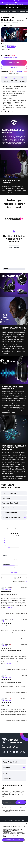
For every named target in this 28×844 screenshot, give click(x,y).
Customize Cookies (13, 840)
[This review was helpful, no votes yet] (22, 638)
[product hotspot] (5, 286)
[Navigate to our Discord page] (17, 752)
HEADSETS (4, 11)
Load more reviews (14, 727)
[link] (6, 25)
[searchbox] (7, 578)
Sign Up (20, 802)
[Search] (23, 7)
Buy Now (19, 68)
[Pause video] (23, 38)
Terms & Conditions (9, 820)
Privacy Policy (6, 830)
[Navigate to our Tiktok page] (20, 752)
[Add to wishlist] (26, 19)
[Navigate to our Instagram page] (11, 752)
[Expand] (24, 762)
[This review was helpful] (22, 613)
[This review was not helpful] (24, 669)
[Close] (26, 823)
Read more (10, 607)
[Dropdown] (2, 7)
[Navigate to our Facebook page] (7, 752)
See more (14, 572)
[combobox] (20, 581)
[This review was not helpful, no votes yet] (24, 613)
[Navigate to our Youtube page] (14, 752)
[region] (14, 833)
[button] (14, 34)
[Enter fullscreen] (5, 38)
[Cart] (26, 7)
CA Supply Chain (19, 820)
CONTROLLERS (12, 11)
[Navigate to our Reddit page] (24, 752)
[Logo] (13, 7)
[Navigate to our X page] (4, 752)
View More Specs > (7, 112)
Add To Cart (18, 63)
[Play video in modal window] (14, 34)
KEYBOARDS (21, 11)
